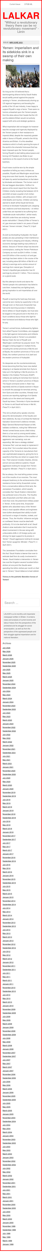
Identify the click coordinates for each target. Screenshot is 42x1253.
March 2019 (7, 807)
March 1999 (7, 1240)
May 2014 (6, 911)
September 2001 (9, 1186)
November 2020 (9, 770)
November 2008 (9, 1031)
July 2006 (6, 1081)
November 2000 (9, 1204)
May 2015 (6, 890)
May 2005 (6, 1107)
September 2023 (9, 709)
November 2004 (9, 1117)
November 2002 (9, 1161)
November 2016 (9, 857)
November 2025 (9, 662)
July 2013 (6, 929)
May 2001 (6, 1193)
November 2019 (9, 792)
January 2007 (8, 1070)
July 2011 (6, 973)
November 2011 (9, 966)
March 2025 (7, 676)
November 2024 (9, 684)
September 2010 (9, 991)
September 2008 (9, 1034)
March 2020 (7, 785)
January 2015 (8, 897)
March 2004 (7, 1132)
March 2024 (7, 698)
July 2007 (6, 1060)
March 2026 (7, 655)
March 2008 (7, 1045)
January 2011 (8, 984)
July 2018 (6, 821)
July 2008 (6, 1038)
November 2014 (9, 901)
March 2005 (7, 1110)
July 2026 (6, 647)
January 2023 (8, 723)
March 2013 (7, 937)
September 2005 (9, 1099)
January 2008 (8, 1049)
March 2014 (7, 915)
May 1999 (6, 1237)
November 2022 (9, 727)
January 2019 (8, 810)
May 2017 (6, 846)
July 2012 (6, 951)
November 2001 (9, 1182)
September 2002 (9, 1164)
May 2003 (6, 1150)
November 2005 (9, 1096)
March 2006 (7, 1089)
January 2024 (8, 702)
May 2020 (6, 781)
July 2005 (6, 1103)
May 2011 (6, 976)
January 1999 (8, 1244)
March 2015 (7, 893)
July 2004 (6, 1125)
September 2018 (9, 817)
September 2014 (9, 904)
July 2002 (6, 1168)
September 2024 (9, 687)
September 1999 (9, 1229)
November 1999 (9, 1226)
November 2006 (9, 1074)
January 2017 (8, 854)
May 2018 (6, 825)
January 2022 (8, 745)
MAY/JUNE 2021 (16, 42)
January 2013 (8, 940)
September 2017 (9, 839)
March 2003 (7, 1154)
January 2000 (8, 1222)
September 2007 (9, 1056)
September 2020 (9, 774)
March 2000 (7, 1219)
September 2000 (9, 1208)
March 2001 (7, 1197)
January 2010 (8, 1005)
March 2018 (7, 828)
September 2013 (9, 926)
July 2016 (6, 864)
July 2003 (6, 1146)
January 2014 (8, 919)
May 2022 (6, 738)
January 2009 (8, 1027)
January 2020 (8, 788)
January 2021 (8, 767)
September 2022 (9, 731)
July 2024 (6, 691)
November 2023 (9, 705)
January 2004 (8, 1136)
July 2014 (6, 908)
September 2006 (9, 1078)
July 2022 (6, 734)
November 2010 (9, 987)
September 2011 (9, 969)
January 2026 (8, 658)
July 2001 (6, 1190)
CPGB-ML (28, 4)
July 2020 (6, 778)
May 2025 (6, 673)
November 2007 (9, 1052)
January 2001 (8, 1201)
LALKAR (21, 15)
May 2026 (6, 651)
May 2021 (6, 760)
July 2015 (6, 886)
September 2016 (9, 861)
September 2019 (9, 796)
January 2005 (8, 1114)
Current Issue (15, 4)
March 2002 (7, 1175)
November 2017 (9, 835)
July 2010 (6, 995)
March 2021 (7, 763)
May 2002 (6, 1172)
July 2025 (6, 669)
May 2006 (6, 1085)
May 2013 (6, 933)
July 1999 (6, 1233)
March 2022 (7, 741)
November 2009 (9, 1009)
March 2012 (7, 958)
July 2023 (6, 713)
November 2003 (9, 1139)
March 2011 (7, 980)
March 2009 (7, 1023)
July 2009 (6, 1016)
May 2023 (6, 716)
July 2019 (6, 799)
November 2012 (9, 944)
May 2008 (6, 1042)
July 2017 (6, 843)
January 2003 (8, 1157)
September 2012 (9, 948)
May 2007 (6, 1063)
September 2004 (9, 1121)
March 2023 (7, 720)
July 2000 (6, 1211)
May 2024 (6, 694)
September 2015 (9, 882)
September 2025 (9, 666)
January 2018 (8, 832)
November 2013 (9, 922)
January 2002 (8, 1179)
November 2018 (9, 814)
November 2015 (9, 879)
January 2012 (8, 962)
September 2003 (9, 1143)
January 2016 (8, 875)
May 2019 (6, 803)
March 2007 (7, 1067)
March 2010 (7, 1002)
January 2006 (8, 1092)
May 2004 (6, 1128)
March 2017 (7, 850)
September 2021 (9, 752)
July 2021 (6, 756)
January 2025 (8, 680)
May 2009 (6, 1020)
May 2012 (6, 955)
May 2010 (6, 998)
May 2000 (6, 1215)
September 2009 (9, 1013)
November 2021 (9, 749)
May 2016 (6, 868)
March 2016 (7, 872)
